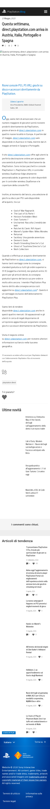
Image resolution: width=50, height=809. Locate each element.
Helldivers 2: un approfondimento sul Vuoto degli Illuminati (34, 672)
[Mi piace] (34, 563)
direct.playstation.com (30, 130)
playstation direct (9, 382)
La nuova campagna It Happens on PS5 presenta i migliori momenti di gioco (36, 603)
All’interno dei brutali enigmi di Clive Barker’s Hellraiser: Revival (37, 649)
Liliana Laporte (17, 101)
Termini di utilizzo (11, 793)
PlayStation (16, 11)
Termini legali (9, 801)
